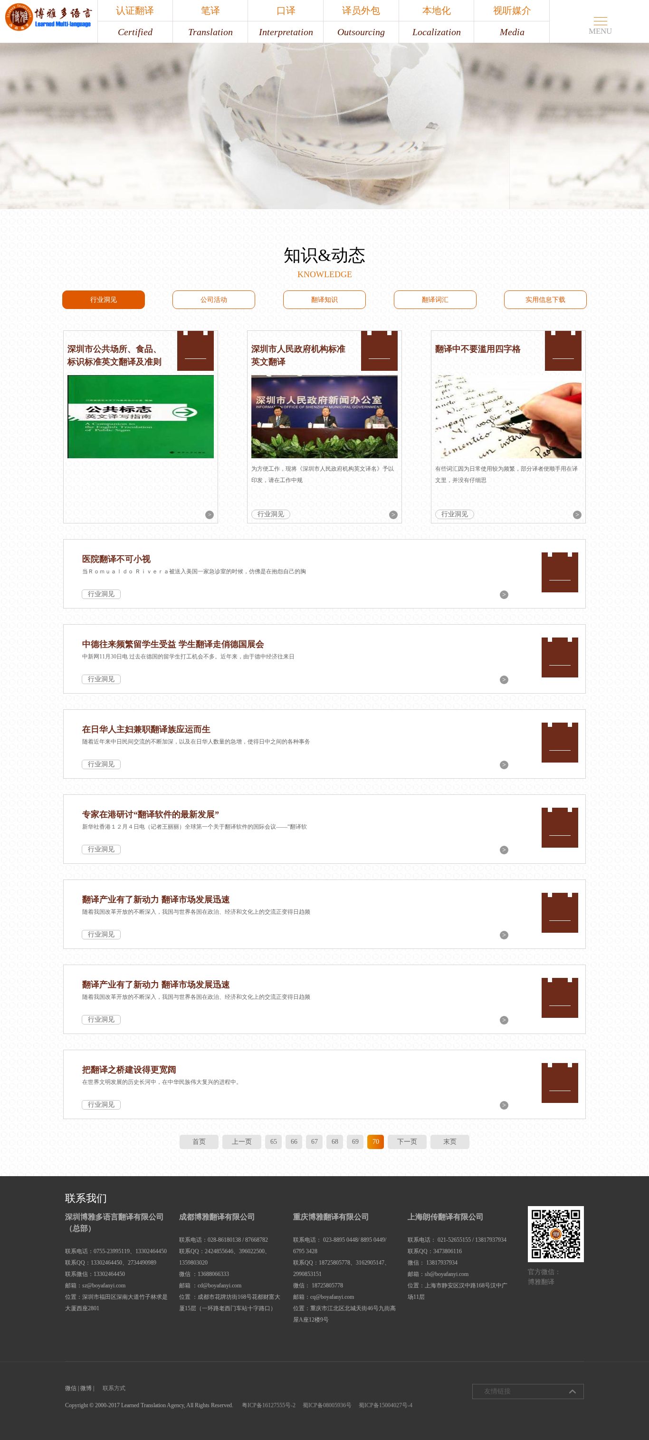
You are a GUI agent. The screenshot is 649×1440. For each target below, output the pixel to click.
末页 (450, 1141)
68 (335, 1141)
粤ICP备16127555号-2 (269, 1405)
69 (355, 1141)
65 (273, 1141)
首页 (199, 1141)
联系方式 (114, 1388)
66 (294, 1141)
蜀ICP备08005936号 (327, 1405)
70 (375, 1141)
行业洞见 (103, 299)
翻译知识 (324, 299)
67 (314, 1141)
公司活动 (213, 299)
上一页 (242, 1141)
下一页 (407, 1141)
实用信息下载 (545, 299)
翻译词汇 (435, 299)
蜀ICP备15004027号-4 (385, 1405)
